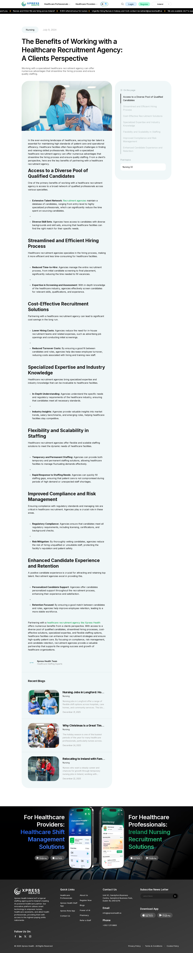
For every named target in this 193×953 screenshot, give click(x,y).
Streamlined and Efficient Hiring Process (140, 108)
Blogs (82, 905)
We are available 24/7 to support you (165, 11)
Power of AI (85, 910)
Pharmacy (84, 915)
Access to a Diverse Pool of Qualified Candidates (143, 98)
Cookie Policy (173, 946)
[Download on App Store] (42, 858)
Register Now (86, 900)
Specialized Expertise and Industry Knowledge (141, 124)
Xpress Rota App (67, 911)
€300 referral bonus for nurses (55, 11)
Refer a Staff (85, 920)
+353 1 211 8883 (110, 925)
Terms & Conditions (153, 946)
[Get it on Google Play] (57, 858)
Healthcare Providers (85, 4)
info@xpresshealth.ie (112, 913)
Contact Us (65, 916)
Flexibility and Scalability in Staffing (141, 131)
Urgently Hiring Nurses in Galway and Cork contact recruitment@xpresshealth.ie (109, 11)
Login (131, 4)
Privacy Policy (134, 946)
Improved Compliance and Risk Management (139, 140)
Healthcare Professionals (56, 4)
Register (144, 4)
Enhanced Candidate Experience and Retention (142, 149)
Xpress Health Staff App (68, 904)
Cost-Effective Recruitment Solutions (142, 116)
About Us (84, 895)
